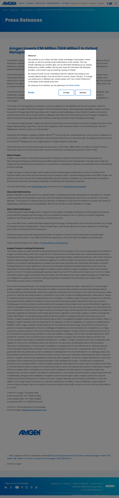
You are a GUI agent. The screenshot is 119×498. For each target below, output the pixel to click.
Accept (66, 93)
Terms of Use (74, 85)
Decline (83, 93)
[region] (60, 74)
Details (31, 92)
